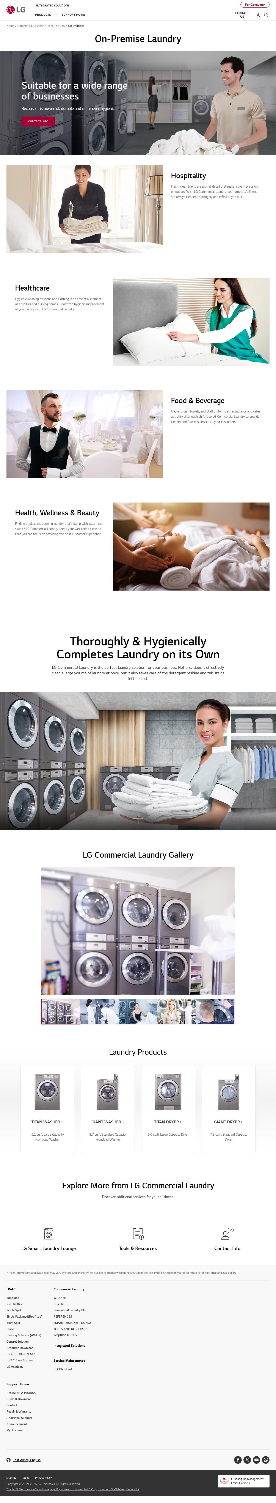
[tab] (60, 1011)
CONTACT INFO (38, 121)
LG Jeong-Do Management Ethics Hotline (247, 1481)
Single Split (13, 1310)
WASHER (59, 1298)
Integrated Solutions (53, 5)
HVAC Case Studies (19, 1360)
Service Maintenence (69, 1360)
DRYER (58, 1304)
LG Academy (14, 1366)
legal (26, 1477)
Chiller (10, 1329)
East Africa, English (27, 1460)
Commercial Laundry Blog (70, 1310)
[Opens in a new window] (238, 1460)
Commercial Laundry (69, 1289)
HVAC (11, 1289)
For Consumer (255, 4)
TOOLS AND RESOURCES (70, 1329)
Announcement (16, 1424)
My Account (14, 1430)
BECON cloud (62, 1369)
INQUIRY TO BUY (65, 1335)
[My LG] (257, 14)
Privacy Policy (43, 1477)
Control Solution (17, 1341)
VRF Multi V (14, 1304)
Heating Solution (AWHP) (23, 1335)
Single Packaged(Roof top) (24, 1316)
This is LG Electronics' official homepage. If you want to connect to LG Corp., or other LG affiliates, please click (72, 1489)
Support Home (17, 1384)
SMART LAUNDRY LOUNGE (72, 1323)
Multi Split (13, 1323)
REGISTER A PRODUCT (22, 1393)
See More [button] (138, 819)
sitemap (11, 1477)
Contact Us (242, 15)
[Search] (266, 14)
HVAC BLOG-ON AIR (20, 1354)
